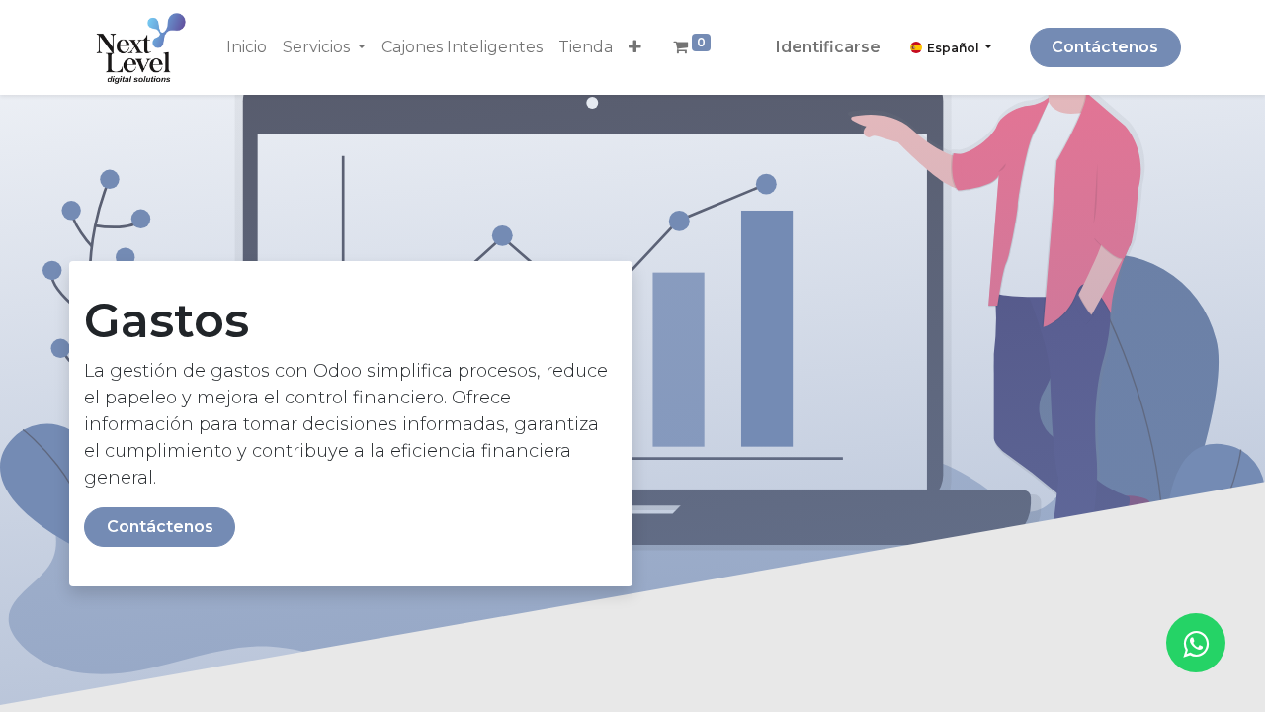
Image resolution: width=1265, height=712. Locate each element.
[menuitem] (246, 47)
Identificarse (828, 47)
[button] (635, 47)
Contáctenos (1105, 47)
